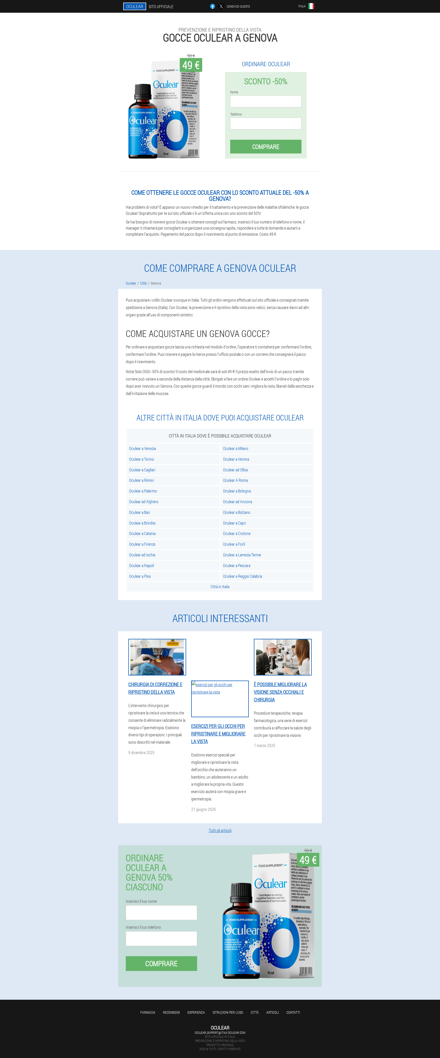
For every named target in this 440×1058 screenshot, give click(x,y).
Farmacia (147, 1012)
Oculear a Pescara (236, 565)
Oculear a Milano (235, 448)
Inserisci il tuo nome (141, 901)
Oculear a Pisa (139, 576)
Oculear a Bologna (237, 490)
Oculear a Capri (234, 523)
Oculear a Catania (142, 533)
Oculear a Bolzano (236, 512)
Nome (234, 92)
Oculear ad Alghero (143, 501)
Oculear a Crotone (237, 533)
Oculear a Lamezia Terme (242, 554)
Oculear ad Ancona (237, 501)
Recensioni (171, 1012)
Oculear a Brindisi (142, 523)
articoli (272, 1012)
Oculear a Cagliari (142, 469)
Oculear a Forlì (234, 544)
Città (255, 1012)
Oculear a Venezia (142, 448)
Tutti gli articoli (220, 830)
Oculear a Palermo (143, 490)
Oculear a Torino (141, 459)
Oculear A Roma (235, 480)
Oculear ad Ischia (142, 554)
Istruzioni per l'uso (228, 1012)
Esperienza (196, 1012)
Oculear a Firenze (142, 544)
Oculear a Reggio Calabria (242, 576)
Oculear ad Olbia (235, 469)
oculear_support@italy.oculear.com (220, 1033)
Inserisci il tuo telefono (143, 927)
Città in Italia (220, 586)
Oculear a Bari (139, 512)
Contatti (293, 1012)
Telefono (236, 114)
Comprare (265, 147)
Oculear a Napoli (141, 565)
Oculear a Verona (236, 459)
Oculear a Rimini (141, 480)
